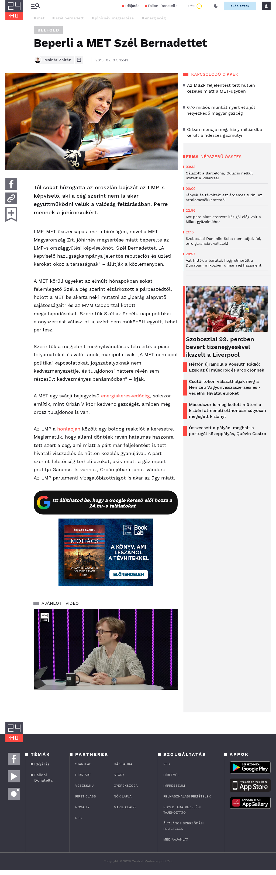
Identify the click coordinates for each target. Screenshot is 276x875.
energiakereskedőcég (125, 395)
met (40, 18)
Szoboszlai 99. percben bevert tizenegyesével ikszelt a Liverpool (220, 347)
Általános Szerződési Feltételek (183, 826)
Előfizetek (240, 6)
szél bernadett (70, 18)
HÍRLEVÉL (171, 775)
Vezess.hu (84, 786)
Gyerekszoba (126, 786)
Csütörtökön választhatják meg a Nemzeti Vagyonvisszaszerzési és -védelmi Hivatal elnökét (225, 387)
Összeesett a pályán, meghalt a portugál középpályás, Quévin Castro (227, 430)
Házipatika (123, 764)
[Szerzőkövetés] (79, 60)
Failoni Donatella (162, 6)
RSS (166, 764)
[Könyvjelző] (11, 214)
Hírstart (83, 775)
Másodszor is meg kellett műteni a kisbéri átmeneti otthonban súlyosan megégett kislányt (227, 410)
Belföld (48, 30)
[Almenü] (35, 6)
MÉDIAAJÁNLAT (175, 839)
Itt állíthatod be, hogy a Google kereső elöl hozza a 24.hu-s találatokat (112, 503)
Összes (233, 156)
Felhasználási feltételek (187, 796)
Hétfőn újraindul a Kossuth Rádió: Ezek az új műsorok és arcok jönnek (226, 367)
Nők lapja (123, 796)
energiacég (155, 18)
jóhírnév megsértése (114, 18)
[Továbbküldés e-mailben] (11, 198)
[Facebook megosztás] (11, 184)
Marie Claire (125, 807)
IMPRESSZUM (174, 786)
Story (119, 775)
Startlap (83, 764)
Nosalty (82, 807)
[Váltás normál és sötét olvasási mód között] (216, 6)
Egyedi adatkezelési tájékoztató (182, 809)
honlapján (68, 429)
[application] (106, 649)
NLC (78, 818)
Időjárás (132, 6)
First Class (85, 796)
